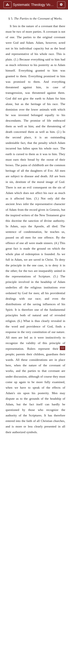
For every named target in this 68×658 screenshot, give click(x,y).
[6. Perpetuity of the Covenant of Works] (64, 329)
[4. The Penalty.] (4, 329)
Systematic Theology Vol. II (33, 5)
